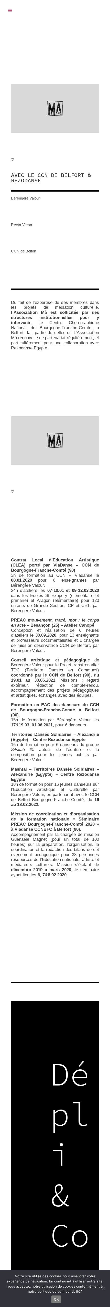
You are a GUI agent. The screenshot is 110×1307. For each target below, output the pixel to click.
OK (56, 1299)
